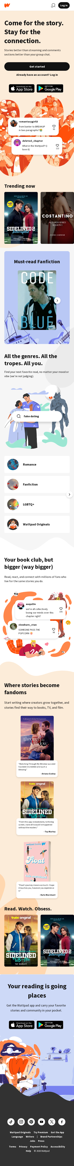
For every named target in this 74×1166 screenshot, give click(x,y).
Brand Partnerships (51, 1136)
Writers (30, 1136)
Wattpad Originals (20, 1132)
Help (28, 1150)
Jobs (32, 1140)
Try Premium (41, 1132)
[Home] (26, 5)
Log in (64, 5)
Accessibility (58, 1146)
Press (41, 1140)
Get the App (57, 1132)
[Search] (53, 5)
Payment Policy (39, 1146)
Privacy (23, 1146)
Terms (12, 1146)
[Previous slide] (16, 300)
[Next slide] (57, 300)
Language (17, 1136)
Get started (37, 66)
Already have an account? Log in (37, 74)
